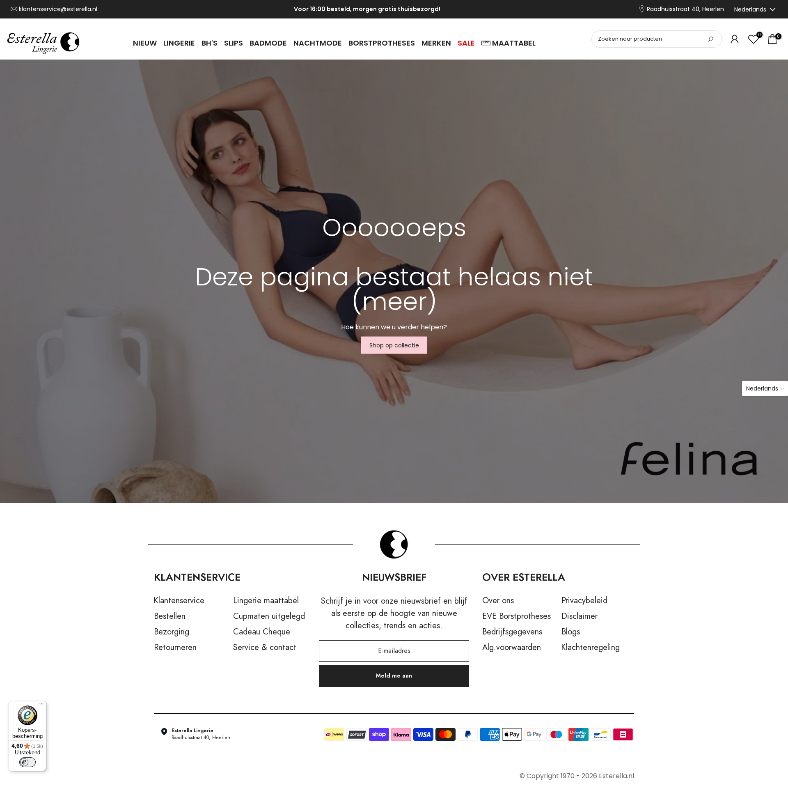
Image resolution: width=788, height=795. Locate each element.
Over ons (498, 601)
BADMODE (268, 43)
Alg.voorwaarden (511, 647)
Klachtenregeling (590, 647)
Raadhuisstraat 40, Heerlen (685, 9)
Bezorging (171, 632)
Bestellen (170, 616)
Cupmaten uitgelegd (269, 616)
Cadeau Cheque (261, 632)
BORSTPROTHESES (381, 43)
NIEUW (145, 43)
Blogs (570, 632)
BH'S (210, 43)
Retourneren (175, 647)
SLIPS (233, 43)
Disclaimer (579, 616)
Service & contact (264, 647)
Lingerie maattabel (266, 601)
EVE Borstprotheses (516, 616)
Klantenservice (179, 601)
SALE (466, 43)
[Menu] (41, 706)
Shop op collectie (394, 345)
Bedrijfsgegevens (512, 632)
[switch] (27, 762)
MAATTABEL (514, 43)
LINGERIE (179, 43)
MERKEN (436, 43)
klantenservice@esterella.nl (58, 9)
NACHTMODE (317, 43)
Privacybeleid (584, 601)
